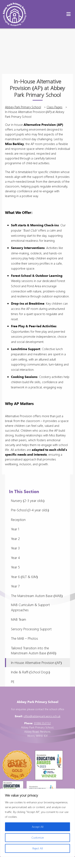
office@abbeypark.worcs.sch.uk (42, 716)
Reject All (37, 848)
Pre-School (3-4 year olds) (30, 510)
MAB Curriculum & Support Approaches (30, 607)
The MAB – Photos (24, 638)
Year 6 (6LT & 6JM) (24, 576)
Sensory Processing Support (31, 629)
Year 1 (15, 529)
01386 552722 (42, 723)
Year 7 (15, 586)
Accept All (37, 827)
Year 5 (15, 567)
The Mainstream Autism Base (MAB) (37, 595)
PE (12, 681)
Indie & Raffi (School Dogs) (30, 672)
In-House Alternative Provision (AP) (36, 662)
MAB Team (18, 619)
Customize (37, 837)
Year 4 (15, 557)
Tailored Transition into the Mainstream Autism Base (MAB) (33, 651)
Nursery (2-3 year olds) (27, 500)
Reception (18, 519)
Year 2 (15, 538)
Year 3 (15, 548)
